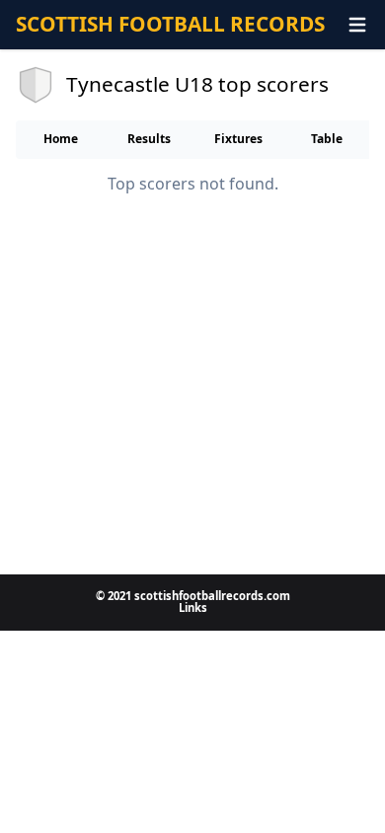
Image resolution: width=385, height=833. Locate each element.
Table (327, 138)
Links (193, 607)
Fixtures (238, 138)
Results (149, 138)
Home (60, 138)
